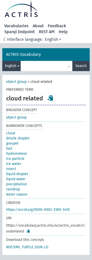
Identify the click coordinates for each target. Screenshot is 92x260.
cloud (10, 133)
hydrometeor (16, 153)
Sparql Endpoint (19, 31)
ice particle (15, 159)
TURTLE (27, 247)
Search (81, 66)
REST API (47, 31)
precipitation (16, 184)
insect (11, 169)
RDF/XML (13, 247)
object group (16, 82)
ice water (13, 164)
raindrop (13, 189)
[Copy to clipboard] (50, 98)
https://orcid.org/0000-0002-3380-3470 (38, 209)
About (38, 25)
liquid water (16, 179)
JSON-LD (41, 247)
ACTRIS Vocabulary (23, 54)
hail (9, 148)
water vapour (17, 194)
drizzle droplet (17, 138)
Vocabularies (16, 25)
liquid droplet (17, 174)
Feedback (57, 25)
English (51, 39)
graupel (12, 143)
